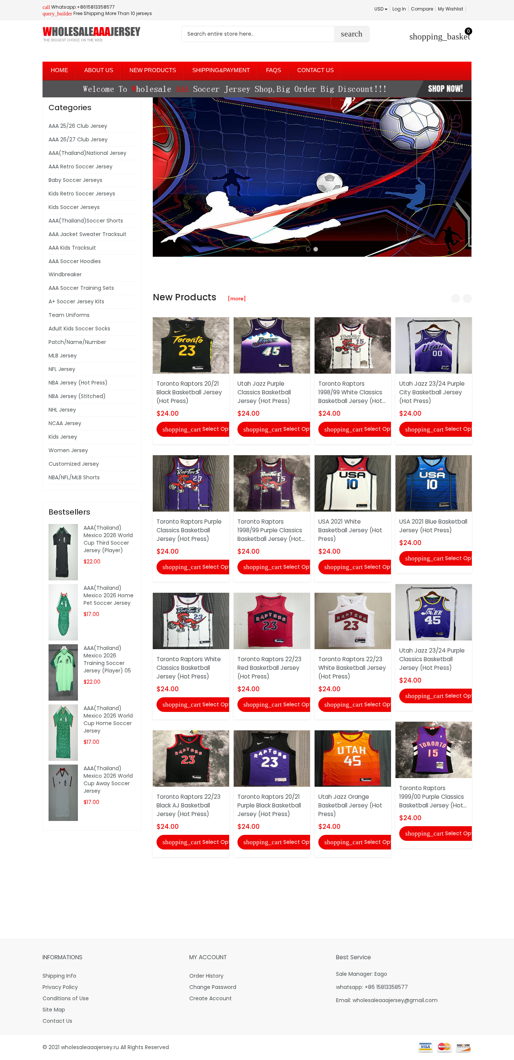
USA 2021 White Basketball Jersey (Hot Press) (350, 530)
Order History (206, 976)
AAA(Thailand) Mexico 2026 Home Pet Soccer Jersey (109, 595)
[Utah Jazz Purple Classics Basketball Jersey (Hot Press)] (272, 345)
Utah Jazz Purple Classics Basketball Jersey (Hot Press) (264, 392)
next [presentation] (463, 177)
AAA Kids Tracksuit (72, 247)
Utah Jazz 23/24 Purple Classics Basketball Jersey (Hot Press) (432, 659)
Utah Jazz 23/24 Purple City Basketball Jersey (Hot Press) (432, 392)
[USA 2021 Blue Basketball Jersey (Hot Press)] (433, 482)
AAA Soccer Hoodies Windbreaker (75, 267)
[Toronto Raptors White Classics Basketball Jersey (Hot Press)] (191, 620)
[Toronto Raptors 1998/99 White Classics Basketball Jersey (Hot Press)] (353, 345)
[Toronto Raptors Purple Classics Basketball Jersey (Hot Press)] (191, 482)
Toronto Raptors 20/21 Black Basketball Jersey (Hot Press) (189, 392)
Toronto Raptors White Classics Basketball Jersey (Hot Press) (189, 667)
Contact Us (57, 1021)
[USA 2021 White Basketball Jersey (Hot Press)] (353, 482)
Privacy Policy (60, 987)
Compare (422, 9)
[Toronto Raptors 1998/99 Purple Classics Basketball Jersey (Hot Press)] (272, 482)
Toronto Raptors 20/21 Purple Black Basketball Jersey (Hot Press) (269, 805)
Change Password (212, 987)
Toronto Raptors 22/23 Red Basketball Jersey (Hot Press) (269, 667)
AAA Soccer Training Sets (81, 288)
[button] (308, 249)
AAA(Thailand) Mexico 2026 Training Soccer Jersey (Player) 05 (107, 659)
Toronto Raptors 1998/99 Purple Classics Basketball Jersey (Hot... (271, 530)
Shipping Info (59, 976)
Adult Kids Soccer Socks (79, 328)
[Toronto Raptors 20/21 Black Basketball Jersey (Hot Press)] (191, 345)
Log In (399, 9)
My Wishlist (450, 9)
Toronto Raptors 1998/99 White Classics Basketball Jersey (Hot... (352, 392)
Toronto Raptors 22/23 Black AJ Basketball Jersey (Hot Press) (189, 805)
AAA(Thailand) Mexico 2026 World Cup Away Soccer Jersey (108, 780)
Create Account (210, 998)
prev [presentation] (160, 177)
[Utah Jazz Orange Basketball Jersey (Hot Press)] (353, 758)
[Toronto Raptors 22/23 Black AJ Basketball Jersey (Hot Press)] (191, 758)
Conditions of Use (66, 998)
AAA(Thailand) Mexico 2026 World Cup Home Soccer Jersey (108, 719)
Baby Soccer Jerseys (75, 180)
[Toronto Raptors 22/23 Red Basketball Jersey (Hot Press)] (272, 620)
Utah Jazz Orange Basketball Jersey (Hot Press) (350, 805)
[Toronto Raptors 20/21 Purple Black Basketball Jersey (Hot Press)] (272, 758)
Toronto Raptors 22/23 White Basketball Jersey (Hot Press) (352, 667)
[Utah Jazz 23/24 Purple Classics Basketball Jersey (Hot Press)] (433, 612)
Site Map (54, 1009)
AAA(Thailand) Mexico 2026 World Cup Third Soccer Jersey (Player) (108, 539)
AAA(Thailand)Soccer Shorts (86, 220)
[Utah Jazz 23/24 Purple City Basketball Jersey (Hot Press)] (433, 345)
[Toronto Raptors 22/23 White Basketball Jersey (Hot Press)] (353, 620)
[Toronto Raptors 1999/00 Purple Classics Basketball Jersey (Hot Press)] (433, 749)
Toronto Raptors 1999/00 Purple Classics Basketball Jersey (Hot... (433, 796)
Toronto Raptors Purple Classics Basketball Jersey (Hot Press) (189, 530)
